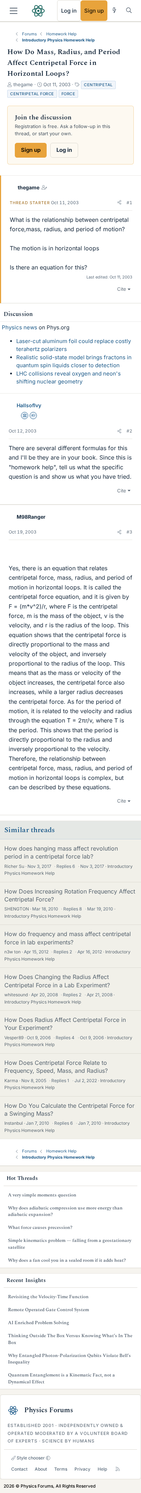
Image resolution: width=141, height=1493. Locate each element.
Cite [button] (121, 289)
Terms (60, 1469)
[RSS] (117, 1469)
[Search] (129, 10)
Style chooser (30, 1458)
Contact (19, 1469)
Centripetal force (32, 93)
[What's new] (114, 10)
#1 (129, 202)
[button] (119, 202)
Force (68, 93)
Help (102, 1469)
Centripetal (98, 84)
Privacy (82, 1469)
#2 (129, 431)
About (41, 1469)
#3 (129, 532)
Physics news (19, 327)
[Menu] (13, 11)
